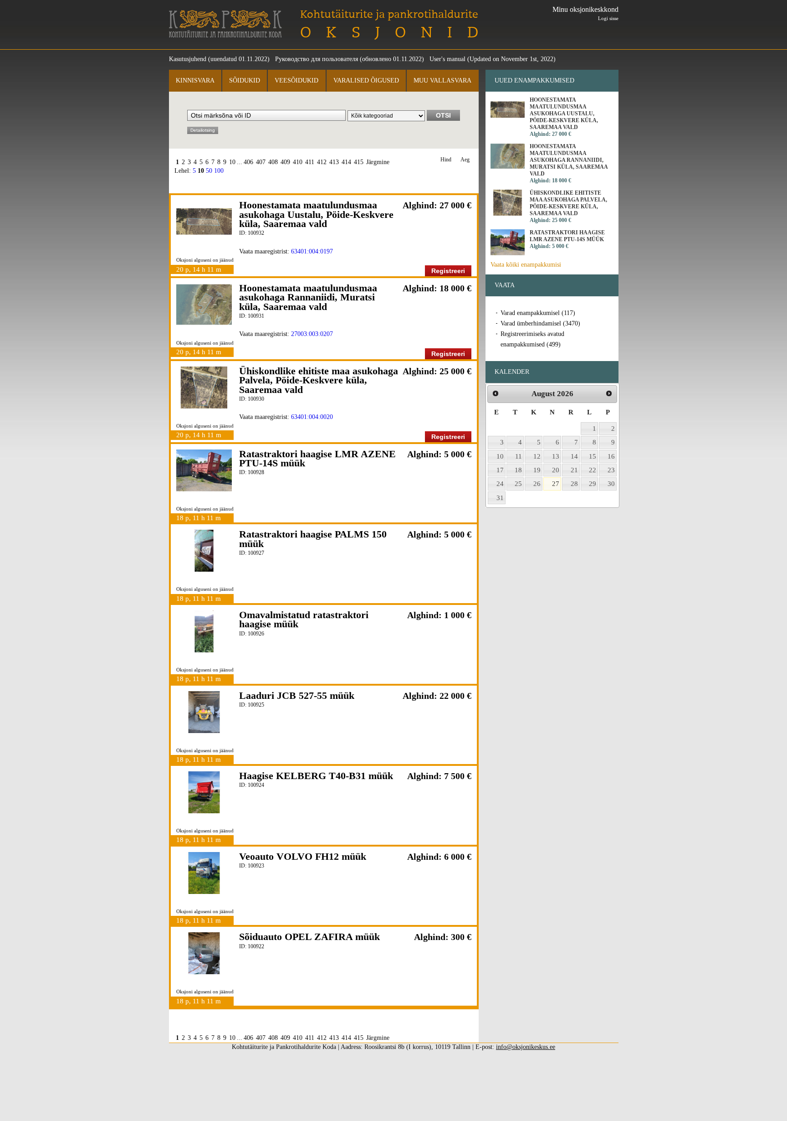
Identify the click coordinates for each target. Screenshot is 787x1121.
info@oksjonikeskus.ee (525, 1047)
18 (518, 470)
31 (500, 497)
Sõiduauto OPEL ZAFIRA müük (309, 936)
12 (537, 456)
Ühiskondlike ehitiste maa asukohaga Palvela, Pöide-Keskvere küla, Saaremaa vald (318, 380)
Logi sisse (608, 18)
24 (500, 483)
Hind (445, 160)
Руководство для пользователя (316, 59)
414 (346, 162)
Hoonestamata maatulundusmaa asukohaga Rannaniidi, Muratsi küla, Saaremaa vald (308, 297)
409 (285, 162)
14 (574, 456)
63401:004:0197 (312, 251)
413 (334, 162)
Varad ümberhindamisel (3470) (540, 323)
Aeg (465, 160)
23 (611, 470)
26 (537, 483)
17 (500, 470)
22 (592, 470)
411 (309, 162)
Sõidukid (244, 80)
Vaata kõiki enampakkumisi (526, 264)
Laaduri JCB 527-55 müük (296, 695)
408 (273, 162)
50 (209, 170)
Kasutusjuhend (187, 59)
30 (611, 483)
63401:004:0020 (312, 416)
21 (574, 470)
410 (297, 162)
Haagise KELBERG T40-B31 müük (316, 775)
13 (555, 456)
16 (611, 456)
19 (537, 470)
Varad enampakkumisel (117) (538, 313)
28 (574, 483)
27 (555, 483)
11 (518, 456)
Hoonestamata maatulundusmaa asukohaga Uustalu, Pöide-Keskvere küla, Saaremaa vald (316, 214)
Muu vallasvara (442, 80)
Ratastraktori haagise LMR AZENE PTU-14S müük (317, 458)
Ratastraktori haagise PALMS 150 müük (313, 538)
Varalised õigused (366, 80)
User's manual (447, 59)
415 (358, 162)
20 (555, 470)
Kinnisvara (195, 80)
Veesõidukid (296, 80)
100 (219, 170)
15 (592, 456)
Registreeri (448, 270)
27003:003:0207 (312, 334)
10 (232, 162)
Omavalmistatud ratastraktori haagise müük (303, 619)
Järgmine (377, 162)
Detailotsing (202, 130)
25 (518, 483)
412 (322, 162)
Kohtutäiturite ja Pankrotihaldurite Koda (225, 24)
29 (592, 483)
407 (261, 162)
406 (248, 162)
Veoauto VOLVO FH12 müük (302, 856)
